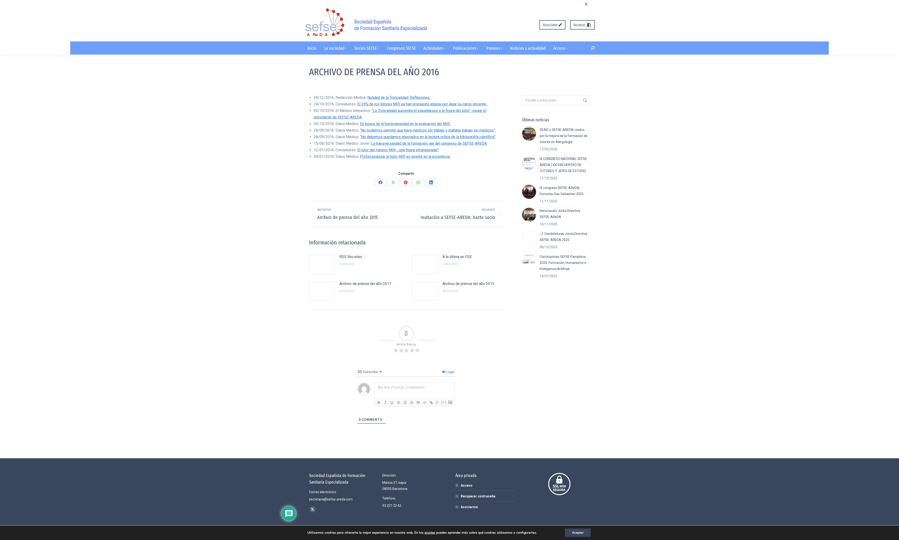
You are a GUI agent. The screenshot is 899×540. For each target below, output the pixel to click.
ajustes (429, 533)
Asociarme (469, 507)
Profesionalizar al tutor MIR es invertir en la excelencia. (405, 156)
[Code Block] (424, 402)
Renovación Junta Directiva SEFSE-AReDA (560, 214)
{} (437, 402)
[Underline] (392, 402)
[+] (443, 402)
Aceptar (578, 532)
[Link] (431, 402)
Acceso (466, 485)
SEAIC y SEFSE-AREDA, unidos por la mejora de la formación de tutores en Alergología (563, 136)
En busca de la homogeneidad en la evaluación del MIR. (405, 124)
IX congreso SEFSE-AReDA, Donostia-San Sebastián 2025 (562, 191)
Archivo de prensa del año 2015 (468, 283)
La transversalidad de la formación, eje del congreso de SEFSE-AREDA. (429, 143)
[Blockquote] (418, 402)
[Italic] (385, 402)
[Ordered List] (405, 402)
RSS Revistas (350, 257)
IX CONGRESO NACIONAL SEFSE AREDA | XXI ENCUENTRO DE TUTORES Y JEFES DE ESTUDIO (563, 165)
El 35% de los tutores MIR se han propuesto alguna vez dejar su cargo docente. (422, 104)
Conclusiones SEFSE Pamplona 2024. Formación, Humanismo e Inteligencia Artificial (563, 263)
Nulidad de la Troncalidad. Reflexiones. (399, 97)
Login (450, 372)
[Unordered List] (411, 402)
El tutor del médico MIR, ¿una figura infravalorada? (398, 150)
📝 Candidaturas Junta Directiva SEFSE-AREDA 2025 (563, 237)
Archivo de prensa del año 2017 (365, 283)
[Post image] (322, 264)
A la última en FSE (457, 257)
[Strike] (398, 402)
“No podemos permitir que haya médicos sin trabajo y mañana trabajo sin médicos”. (428, 130)
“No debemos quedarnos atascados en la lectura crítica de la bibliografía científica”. (428, 137)
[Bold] (379, 402)
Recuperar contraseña (478, 496)
